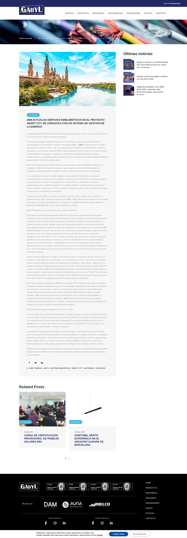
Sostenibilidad (115, 13)
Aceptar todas (118, 534)
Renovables (98, 13)
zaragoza (101, 368)
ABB (80, 145)
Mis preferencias (139, 534)
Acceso (172, 3)
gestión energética (61, 368)
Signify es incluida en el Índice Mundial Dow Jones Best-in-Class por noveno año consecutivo (152, 64)
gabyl (47, 368)
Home (148, 483)
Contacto (161, 13)
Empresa (69, 13)
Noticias (148, 13)
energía (38, 368)
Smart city (77, 368)
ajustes (100, 535)
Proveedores (133, 13)
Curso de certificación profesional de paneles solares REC (41, 438)
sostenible (89, 368)
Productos (83, 13)
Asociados (151, 498)
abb (31, 368)
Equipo (149, 508)
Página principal (25, 38)
